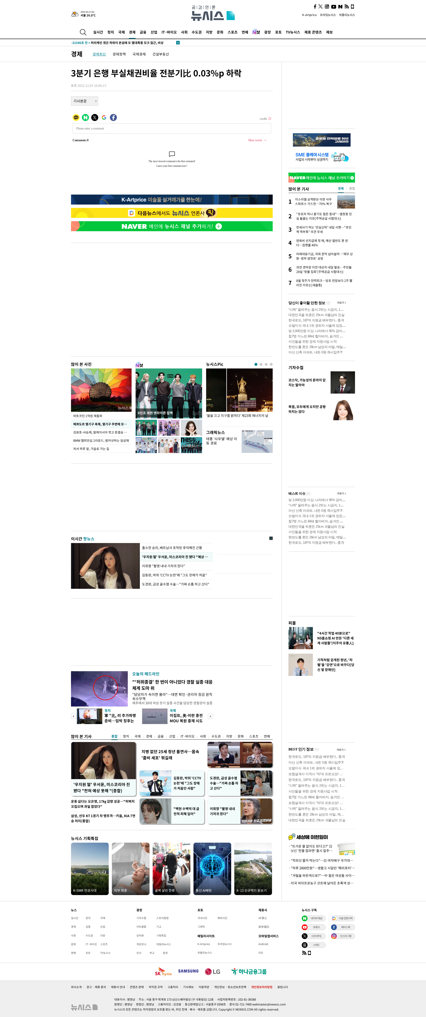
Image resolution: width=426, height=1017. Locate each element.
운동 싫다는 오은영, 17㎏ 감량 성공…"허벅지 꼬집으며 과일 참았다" (103, 804)
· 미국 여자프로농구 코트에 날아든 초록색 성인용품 (321, 883)
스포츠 (233, 32)
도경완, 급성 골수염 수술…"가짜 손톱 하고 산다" (175, 584)
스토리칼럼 (162, 918)
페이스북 (345, 927)
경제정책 (119, 54)
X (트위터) (316, 936)
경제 (132, 32)
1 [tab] (255, 364)
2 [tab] (261, 364)
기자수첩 (296, 367)
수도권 (197, 32)
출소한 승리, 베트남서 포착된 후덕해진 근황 (172, 547)
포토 (278, 32)
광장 (267, 32)
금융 (143, 32)
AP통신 (262, 918)
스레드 (316, 945)
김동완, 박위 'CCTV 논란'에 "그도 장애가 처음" (174, 575)
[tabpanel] (239, 396)
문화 (220, 32)
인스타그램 (345, 936)
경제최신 (99, 54)
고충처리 (173, 987)
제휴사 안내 (118, 987)
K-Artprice (309, 15)
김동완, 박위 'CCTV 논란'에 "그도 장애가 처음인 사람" (187, 783)
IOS (260, 953)
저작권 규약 (156, 987)
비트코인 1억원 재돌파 (87, 416)
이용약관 (204, 987)
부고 (152, 953)
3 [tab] (266, 364)
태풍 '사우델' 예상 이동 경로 (221, 441)
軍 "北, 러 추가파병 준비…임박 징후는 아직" (120, 720)
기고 (158, 927)
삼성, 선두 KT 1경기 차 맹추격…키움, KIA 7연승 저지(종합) (103, 818)
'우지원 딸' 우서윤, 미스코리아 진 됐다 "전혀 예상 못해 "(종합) (101, 787)
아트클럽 (141, 927)
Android (263, 944)
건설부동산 (160, 54)
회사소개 (76, 987)
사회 (184, 32)
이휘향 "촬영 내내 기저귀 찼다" (163, 565)
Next (210, 716)
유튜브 (316, 927)
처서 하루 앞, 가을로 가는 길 (91, 448)
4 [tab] (271, 364)
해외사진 (222, 918)
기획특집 (161, 935)
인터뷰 (140, 935)
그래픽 (201, 927)
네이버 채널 (316, 918)
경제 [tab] (341, 188)
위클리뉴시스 (347, 15)
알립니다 (282, 987)
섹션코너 (141, 944)
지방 (209, 32)
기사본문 (80, 100)
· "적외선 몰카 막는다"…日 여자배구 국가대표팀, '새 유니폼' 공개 (321, 860)
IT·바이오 (169, 32)
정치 (110, 32)
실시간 (98, 32)
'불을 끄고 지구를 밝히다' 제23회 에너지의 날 (237, 416)
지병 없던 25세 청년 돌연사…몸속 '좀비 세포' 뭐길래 (170, 754)
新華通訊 (263, 927)
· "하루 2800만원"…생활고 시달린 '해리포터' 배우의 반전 (321, 868)
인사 (138, 953)
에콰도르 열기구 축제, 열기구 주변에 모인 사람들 (102, 424)
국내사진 (202, 918)
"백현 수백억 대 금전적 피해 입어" (186, 811)
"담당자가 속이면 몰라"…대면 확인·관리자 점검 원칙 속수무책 (172, 696)
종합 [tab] (352, 188)
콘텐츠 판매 (137, 987)
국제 (121, 32)
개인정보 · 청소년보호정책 (230, 987)
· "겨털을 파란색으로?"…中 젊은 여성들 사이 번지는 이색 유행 (321, 875)
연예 (245, 32)
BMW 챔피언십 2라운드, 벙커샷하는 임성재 (101, 440)
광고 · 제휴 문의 (96, 987)
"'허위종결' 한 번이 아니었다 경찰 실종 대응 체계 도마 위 (172, 685)
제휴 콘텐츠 (313, 32)
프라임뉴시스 (328, 15)
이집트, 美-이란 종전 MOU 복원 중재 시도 (186, 717)
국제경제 (139, 54)
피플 (292, 623)
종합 (114, 736)
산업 (154, 32)
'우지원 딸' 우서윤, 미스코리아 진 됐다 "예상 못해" (176, 556)
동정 (165, 953)
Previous (73, 716)
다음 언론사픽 (346, 918)
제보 (329, 32)
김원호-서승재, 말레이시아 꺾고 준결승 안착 (101, 432)
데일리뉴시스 (163, 944)
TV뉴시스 (293, 32)
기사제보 (188, 987)
